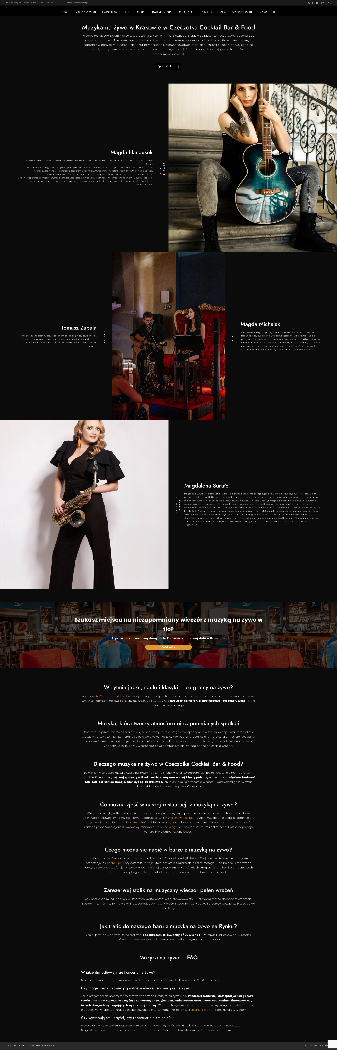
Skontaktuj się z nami (202, 1010)
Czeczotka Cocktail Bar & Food (106, 696)
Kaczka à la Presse (85, 12)
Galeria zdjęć (110, 12)
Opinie (128, 12)
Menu (65, 12)
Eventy (141, 12)
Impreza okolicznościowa (195, 741)
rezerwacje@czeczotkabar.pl (76, 3)
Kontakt (262, 12)
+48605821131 (54, 3)
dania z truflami (141, 822)
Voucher (207, 12)
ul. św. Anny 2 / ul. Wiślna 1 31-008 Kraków (26, 3)
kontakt (157, 903)
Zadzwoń (168, 647)
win (149, 867)
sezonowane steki (182, 818)
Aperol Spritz (115, 863)
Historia (222, 12)
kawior (99, 822)
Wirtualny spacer (242, 12)
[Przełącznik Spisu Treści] (175, 66)
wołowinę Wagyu (167, 827)
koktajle (148, 863)
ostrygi (89, 822)
